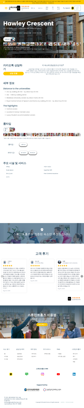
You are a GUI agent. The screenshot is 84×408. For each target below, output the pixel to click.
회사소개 (58, 8)
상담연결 (19, 354)
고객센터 (77, 8)
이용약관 (62, 402)
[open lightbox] (9, 39)
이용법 (59, 354)
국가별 (6, 356)
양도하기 (34, 356)
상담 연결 (13, 73)
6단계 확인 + (42, 324)
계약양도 (47, 8)
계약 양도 (34, 354)
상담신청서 (20, 356)
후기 (52, 8)
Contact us (51, 3)
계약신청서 (20, 359)
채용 (74, 361)
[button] (33, 8)
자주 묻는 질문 (61, 356)
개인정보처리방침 (69, 402)
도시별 (6, 359)
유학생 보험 (47, 354)
